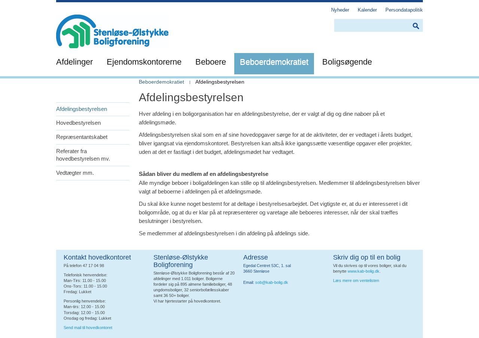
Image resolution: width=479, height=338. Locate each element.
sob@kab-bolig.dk (271, 282)
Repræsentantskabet (81, 137)
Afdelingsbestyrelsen (81, 109)
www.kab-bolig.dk (363, 271)
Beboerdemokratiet (161, 82)
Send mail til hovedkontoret (88, 327)
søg (415, 26)
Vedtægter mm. (75, 173)
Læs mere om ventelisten (356, 280)
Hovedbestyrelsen (78, 123)
